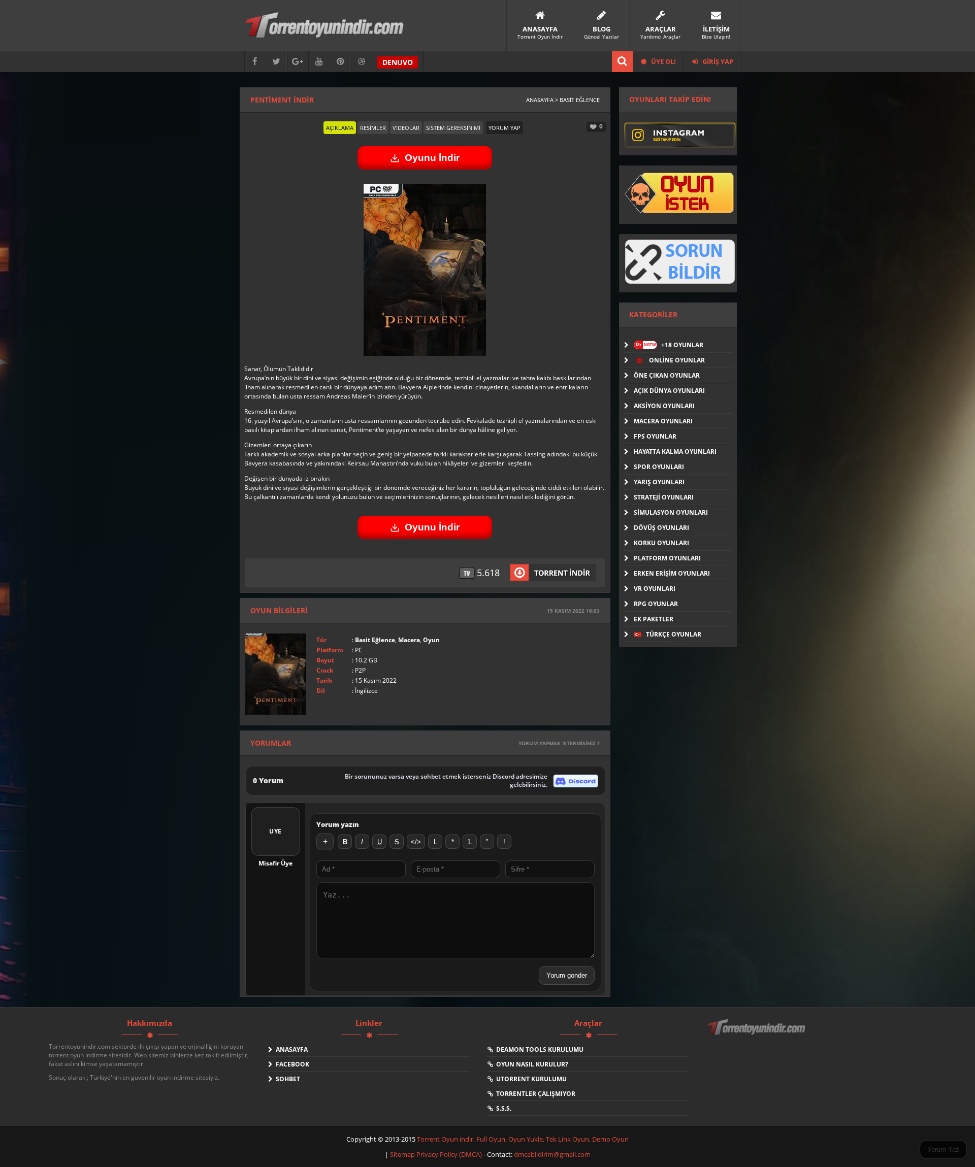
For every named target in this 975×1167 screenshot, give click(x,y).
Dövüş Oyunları (661, 527)
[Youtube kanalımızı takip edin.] (319, 61)
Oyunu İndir (432, 157)
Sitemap (403, 1154)
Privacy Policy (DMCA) (449, 1154)
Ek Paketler (653, 619)
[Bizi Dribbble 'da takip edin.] (361, 61)
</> (416, 842)
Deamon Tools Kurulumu (538, 1049)
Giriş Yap (717, 61)
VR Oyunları (654, 588)
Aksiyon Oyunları (664, 406)
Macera (409, 640)
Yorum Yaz (943, 1149)
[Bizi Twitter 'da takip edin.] (276, 61)
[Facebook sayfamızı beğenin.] (255, 61)
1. (470, 842)
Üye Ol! (662, 61)
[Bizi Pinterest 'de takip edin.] (340, 61)
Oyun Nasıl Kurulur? (530, 1064)
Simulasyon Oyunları (671, 512)
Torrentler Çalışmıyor (534, 1093)
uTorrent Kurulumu (530, 1079)
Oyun (431, 640)
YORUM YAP (505, 127)
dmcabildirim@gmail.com (552, 1154)
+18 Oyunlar (669, 345)
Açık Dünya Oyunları (669, 390)
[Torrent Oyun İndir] (757, 1034)
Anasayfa (290, 1049)
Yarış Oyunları (659, 482)
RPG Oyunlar (656, 603)
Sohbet (286, 1079)
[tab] (339, 127)
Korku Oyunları (661, 543)
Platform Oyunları (667, 558)
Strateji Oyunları (664, 497)
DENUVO (397, 62)
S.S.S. (502, 1108)
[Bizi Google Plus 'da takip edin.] (297, 61)
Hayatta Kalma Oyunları (675, 451)
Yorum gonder (566, 975)
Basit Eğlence (375, 640)
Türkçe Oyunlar (672, 634)
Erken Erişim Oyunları (672, 573)
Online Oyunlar (676, 360)
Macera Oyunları (663, 421)
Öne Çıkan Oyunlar (667, 375)
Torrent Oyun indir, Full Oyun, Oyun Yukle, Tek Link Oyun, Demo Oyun (523, 1139)
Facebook (291, 1064)
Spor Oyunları (659, 466)
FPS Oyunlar (655, 436)
